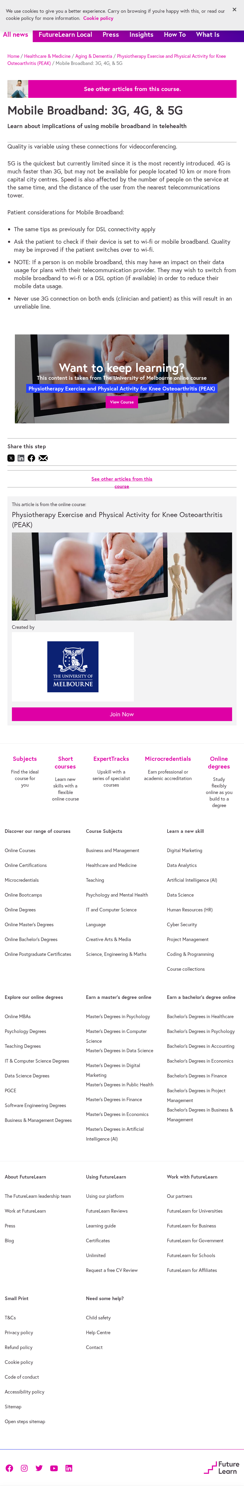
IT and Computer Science (111, 910)
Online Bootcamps (23, 895)
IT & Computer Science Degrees (37, 1061)
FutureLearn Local (65, 34)
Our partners (179, 1196)
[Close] (234, 9)
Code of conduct (22, 1377)
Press (111, 34)
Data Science (180, 895)
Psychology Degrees (25, 1031)
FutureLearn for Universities (195, 1211)
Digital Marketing (184, 850)
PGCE (10, 1090)
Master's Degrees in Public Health (120, 1085)
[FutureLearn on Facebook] (11, 1467)
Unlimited (96, 1255)
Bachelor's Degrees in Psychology (201, 1031)
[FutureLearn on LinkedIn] (68, 1467)
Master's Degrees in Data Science (119, 1050)
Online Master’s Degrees (29, 924)
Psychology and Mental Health (117, 895)
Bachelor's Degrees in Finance (197, 1076)
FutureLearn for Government (195, 1240)
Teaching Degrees (23, 1046)
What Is (208, 34)
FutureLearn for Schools (191, 1255)
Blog (9, 1240)
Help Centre (98, 1332)
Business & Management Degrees (38, 1120)
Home (13, 56)
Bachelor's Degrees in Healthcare (200, 1016)
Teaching (95, 880)
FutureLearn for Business (191, 1226)
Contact (94, 1347)
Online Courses (20, 850)
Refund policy (18, 1347)
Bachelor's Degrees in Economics (200, 1061)
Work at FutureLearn (25, 1211)
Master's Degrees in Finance (114, 1099)
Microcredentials (22, 880)
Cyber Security (182, 924)
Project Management (188, 939)
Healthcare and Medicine (111, 865)
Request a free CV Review (112, 1270)
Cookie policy (19, 1362)
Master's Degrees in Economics (117, 1114)
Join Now (122, 714)
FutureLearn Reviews (107, 1211)
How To (175, 34)
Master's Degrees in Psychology (118, 1016)
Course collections (186, 969)
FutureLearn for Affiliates (192, 1270)
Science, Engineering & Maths (116, 954)
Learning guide (101, 1226)
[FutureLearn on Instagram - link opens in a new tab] (24, 1467)
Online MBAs (18, 1016)
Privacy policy (19, 1332)
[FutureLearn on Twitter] (39, 1467)
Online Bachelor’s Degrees (31, 939)
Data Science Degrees (27, 1076)
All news (15, 34)
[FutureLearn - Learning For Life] (221, 1467)
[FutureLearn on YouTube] (53, 1467)
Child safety (98, 1318)
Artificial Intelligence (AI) (192, 880)
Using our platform (105, 1196)
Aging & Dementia (93, 56)
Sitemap (13, 1407)
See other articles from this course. (132, 89)
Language (96, 924)
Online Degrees (20, 910)
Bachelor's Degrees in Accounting (200, 1046)
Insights (141, 34)
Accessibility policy (24, 1392)
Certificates (98, 1240)
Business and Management (112, 850)
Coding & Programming (190, 954)
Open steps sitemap (25, 1421)
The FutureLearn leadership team (38, 1196)
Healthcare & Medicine (47, 56)
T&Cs (10, 1318)
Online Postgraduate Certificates (38, 954)
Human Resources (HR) (190, 910)
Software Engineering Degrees (35, 1105)
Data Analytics (182, 865)
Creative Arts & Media (108, 939)
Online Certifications (26, 865)
